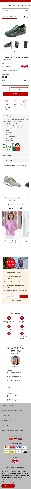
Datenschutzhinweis (15, 300)
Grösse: (3, 80)
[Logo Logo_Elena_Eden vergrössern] (7, 147)
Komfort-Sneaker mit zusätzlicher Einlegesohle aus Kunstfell (12, 198)
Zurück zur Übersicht (10, 17)
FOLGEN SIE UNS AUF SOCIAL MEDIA (13, 430)
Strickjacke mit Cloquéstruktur (12, 241)
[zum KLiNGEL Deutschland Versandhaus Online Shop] (15, 439)
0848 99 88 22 (16, 376)
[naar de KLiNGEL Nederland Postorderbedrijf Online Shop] (20, 439)
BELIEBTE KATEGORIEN (9, 405)
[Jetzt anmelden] (24, 296)
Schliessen (8, 486)
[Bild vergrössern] (24, 35)
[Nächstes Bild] (26, 51)
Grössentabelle (25, 80)
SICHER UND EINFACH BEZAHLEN (12, 410)
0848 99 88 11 (16, 372)
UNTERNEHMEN (6, 420)
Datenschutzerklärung (8, 482)
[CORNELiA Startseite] (10, 5)
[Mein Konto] (18, 5)
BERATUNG (5, 425)
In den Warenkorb (16, 94)
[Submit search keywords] (27, 10)
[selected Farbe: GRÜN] (3, 77)
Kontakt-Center (14, 396)
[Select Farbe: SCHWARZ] (6, 77)
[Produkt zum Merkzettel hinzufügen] (19, 89)
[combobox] (15, 10)
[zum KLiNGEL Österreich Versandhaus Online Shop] (11, 439)
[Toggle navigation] (2, 5)
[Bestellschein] (25, 5)
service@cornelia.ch (15, 390)
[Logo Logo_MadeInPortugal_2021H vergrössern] (16, 147)
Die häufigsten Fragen (16, 400)
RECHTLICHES (6, 415)
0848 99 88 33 (16, 380)
